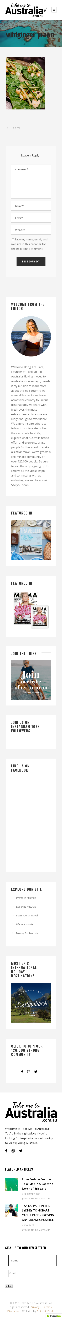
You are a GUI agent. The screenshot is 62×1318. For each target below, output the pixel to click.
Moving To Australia (27, 933)
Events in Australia (26, 897)
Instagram (22, 480)
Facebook (41, 480)
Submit (9, 1285)
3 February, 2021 (31, 1194)
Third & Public (46, 1311)
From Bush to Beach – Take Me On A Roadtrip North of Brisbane (37, 1184)
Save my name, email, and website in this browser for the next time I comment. (29, 244)
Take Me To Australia (37, 1198)
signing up (38, 466)
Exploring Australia (26, 906)
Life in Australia (24, 924)
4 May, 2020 (28, 1225)
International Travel (27, 915)
